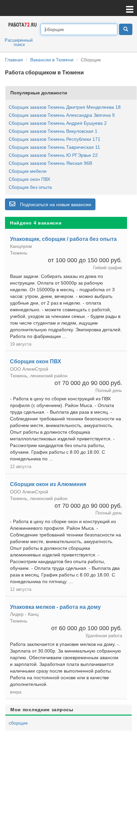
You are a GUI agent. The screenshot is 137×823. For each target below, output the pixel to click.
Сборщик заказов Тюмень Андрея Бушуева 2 (58, 123)
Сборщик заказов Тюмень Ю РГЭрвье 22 (53, 155)
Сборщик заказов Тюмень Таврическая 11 (54, 147)
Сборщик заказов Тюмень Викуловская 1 (53, 131)
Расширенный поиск (19, 42)
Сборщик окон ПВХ (29, 179)
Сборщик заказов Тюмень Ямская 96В (50, 163)
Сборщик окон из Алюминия (48, 484)
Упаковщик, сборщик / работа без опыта (63, 239)
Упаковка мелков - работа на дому (55, 607)
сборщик (18, 723)
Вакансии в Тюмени (51, 59)
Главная (14, 59)
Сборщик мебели (28, 171)
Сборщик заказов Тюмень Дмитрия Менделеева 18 (65, 107)
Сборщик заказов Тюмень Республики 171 (54, 139)
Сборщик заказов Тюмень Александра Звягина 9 (62, 115)
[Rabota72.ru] (23, 24)
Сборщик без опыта (30, 187)
